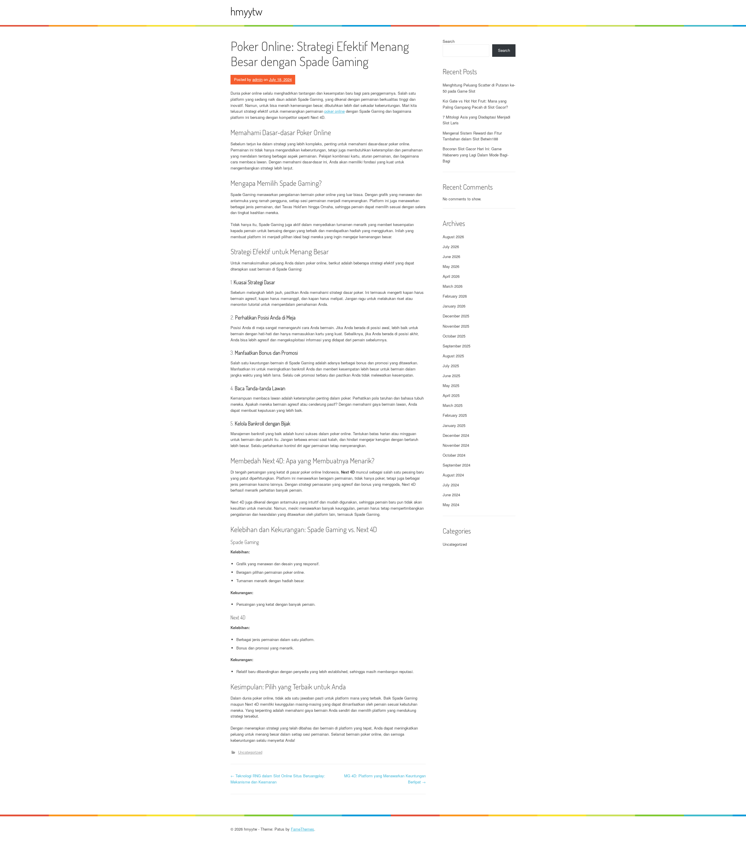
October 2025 (454, 336)
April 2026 (451, 276)
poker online (334, 111)
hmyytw (246, 11)
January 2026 (454, 306)
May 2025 (451, 385)
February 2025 (455, 415)
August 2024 (453, 475)
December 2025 (456, 316)
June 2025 (451, 375)
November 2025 (456, 326)
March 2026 (452, 286)
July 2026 (451, 246)
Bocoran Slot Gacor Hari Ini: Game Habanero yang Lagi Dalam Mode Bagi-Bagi (476, 155)
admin (257, 79)
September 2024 (456, 465)
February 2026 (455, 296)
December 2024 (456, 435)
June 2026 (451, 256)
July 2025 (451, 365)
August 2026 (453, 236)
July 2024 (451, 485)
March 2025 (452, 405)
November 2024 (456, 445)
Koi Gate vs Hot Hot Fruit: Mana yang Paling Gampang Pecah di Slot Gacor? (475, 104)
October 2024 (454, 455)
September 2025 (456, 346)
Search (449, 41)
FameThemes (302, 829)
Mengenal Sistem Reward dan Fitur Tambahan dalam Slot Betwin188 (472, 136)
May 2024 (451, 504)
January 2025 (454, 425)
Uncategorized (250, 752)
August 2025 (453, 356)
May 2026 (451, 266)
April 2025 (451, 395)
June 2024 (451, 494)
